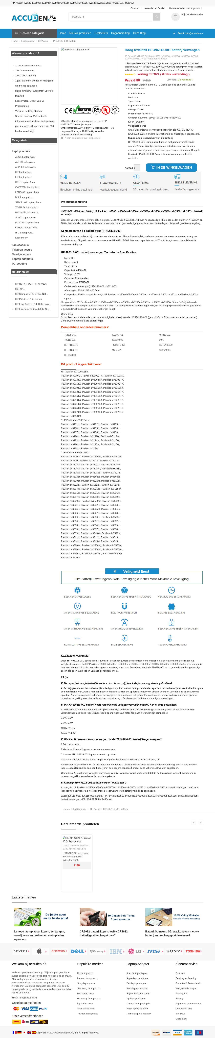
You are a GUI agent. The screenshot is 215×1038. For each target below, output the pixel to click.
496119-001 (175, 117)
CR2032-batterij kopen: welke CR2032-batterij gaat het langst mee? (104, 933)
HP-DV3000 (70, 355)
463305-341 (70, 335)
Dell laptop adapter (136, 983)
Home (62, 33)
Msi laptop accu (85, 993)
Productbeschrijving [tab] (74, 201)
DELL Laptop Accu (25, 182)
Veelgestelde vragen (186, 988)
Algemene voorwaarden (188, 1003)
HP (136, 97)
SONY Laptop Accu (25, 217)
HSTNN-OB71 (118, 345)
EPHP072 (148, 113)
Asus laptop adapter (137, 988)
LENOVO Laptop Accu (27, 192)
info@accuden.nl (194, 33)
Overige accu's (21, 254)
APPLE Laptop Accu (25, 167)
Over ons (180, 973)
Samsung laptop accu (88, 988)
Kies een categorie (32, 33)
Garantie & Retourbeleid (188, 983)
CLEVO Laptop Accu (26, 227)
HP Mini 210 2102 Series (28, 299)
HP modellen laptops (98, 219)
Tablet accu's (20, 245)
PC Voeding (19, 263)
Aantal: (129, 167)
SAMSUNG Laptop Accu (28, 202)
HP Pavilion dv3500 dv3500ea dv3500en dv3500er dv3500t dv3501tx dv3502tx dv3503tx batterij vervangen (142, 664)
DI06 (161, 340)
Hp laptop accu (85, 973)
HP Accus (43, 41)
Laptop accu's (21, 151)
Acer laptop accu (86, 1008)
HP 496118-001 (139, 317)
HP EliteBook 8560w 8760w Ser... (33, 309)
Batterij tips (181, 993)
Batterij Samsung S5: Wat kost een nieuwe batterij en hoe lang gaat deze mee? (172, 933)
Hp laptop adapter (136, 998)
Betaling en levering (186, 978)
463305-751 (117, 335)
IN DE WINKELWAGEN (173, 167)
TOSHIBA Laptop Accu (27, 207)
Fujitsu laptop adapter (138, 993)
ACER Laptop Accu (25, 162)
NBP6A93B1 (165, 350)
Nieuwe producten (80, 33)
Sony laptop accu (86, 983)
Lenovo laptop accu (87, 978)
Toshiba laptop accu (87, 1013)
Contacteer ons (184, 1008)
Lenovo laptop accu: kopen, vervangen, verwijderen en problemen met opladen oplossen (39, 935)
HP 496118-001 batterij (64, 41)
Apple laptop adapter (137, 978)
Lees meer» (21, 237)
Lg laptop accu (85, 1003)
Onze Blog (139, 33)
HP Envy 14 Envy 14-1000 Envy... (33, 304)
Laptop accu (27, 41)
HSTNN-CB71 (71, 345)
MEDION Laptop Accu (26, 212)
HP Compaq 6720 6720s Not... (31, 294)
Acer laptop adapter (136, 973)
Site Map (180, 1013)
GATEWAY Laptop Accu (27, 187)
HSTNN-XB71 (71, 350)
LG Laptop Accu (23, 177)
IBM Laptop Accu (24, 232)
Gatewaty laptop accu (88, 998)
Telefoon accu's (22, 249)
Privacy (179, 998)
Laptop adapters (22, 259)
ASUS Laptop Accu (25, 157)
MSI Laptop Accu (24, 197)
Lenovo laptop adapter (138, 1003)
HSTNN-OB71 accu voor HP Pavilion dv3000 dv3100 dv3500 (76, 856)
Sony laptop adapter (137, 1008)
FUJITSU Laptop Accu (27, 222)
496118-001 (161, 117)
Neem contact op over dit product (82, 138)
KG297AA (116, 350)
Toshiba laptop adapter (138, 1013)
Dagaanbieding (120, 33)
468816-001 (164, 335)
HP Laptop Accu (23, 172)
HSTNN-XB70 (166, 345)
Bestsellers (101, 33)
